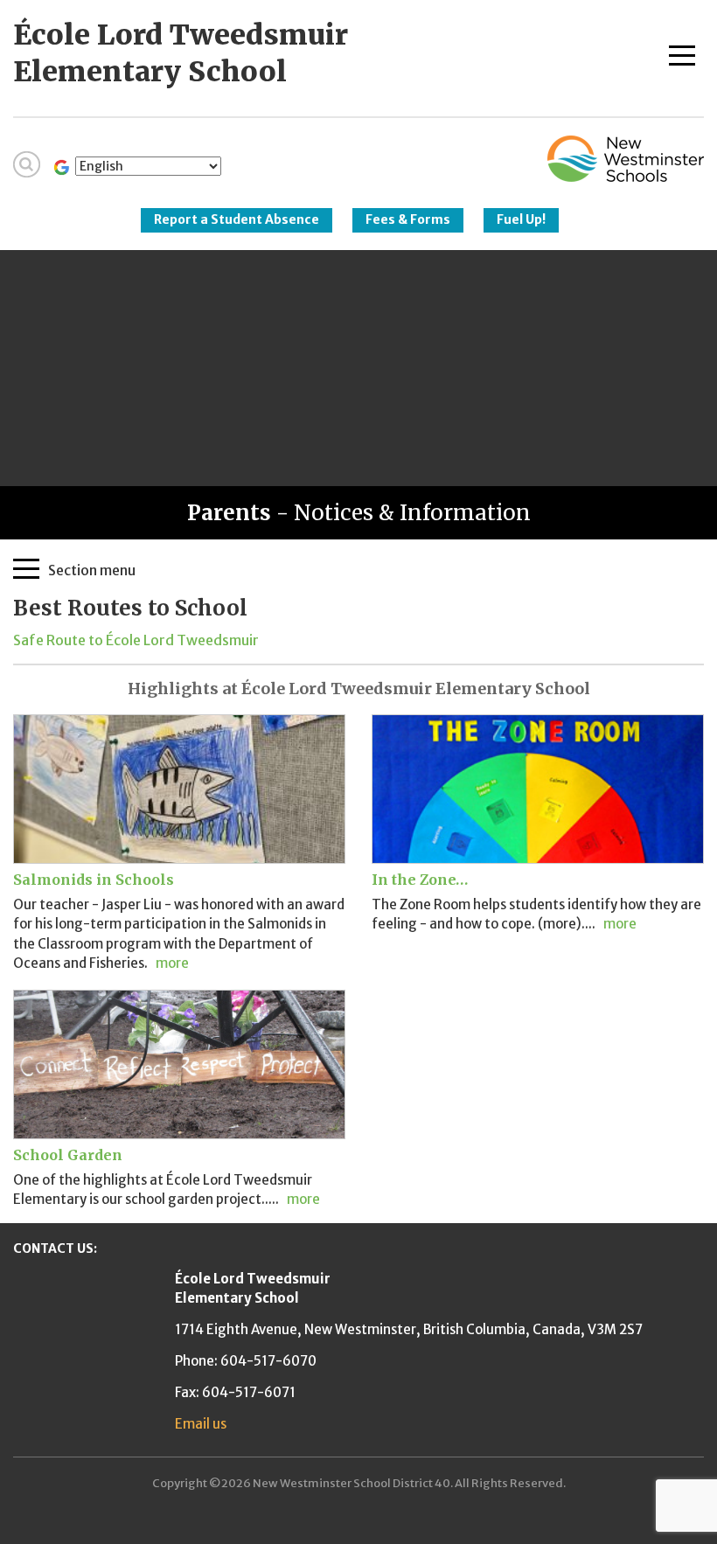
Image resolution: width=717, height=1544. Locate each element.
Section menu (92, 569)
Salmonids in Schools (93, 879)
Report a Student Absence (236, 219)
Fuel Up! (521, 219)
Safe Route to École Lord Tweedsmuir (136, 640)
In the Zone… (420, 879)
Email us (200, 1423)
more (172, 963)
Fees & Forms (407, 219)
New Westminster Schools (625, 159)
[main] (358, 622)
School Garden (67, 1155)
